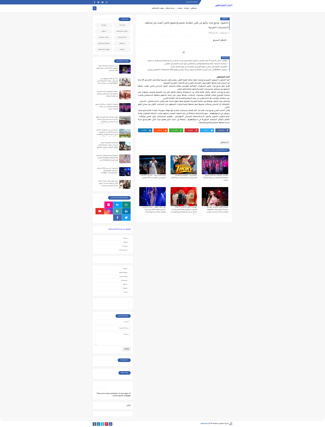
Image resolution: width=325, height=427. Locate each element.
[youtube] (102, 2)
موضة (180, 8)
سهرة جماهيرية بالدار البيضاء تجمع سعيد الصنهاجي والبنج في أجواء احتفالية (107, 94)
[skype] (99, 205)
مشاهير (194, 8)
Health (125, 288)
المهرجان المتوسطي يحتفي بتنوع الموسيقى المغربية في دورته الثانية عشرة (199, 67)
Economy (124, 280)
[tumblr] (94, 424)
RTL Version (123, 250)
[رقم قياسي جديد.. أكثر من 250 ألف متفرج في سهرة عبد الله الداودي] (152, 164)
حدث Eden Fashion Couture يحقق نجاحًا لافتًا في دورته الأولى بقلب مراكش (107, 68)
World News (123, 273)
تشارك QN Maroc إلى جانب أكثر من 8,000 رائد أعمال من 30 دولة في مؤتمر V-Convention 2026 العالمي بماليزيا (187, 70)
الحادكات (122, 25)
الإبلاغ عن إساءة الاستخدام (120, 229)
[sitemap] (110, 424)
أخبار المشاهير (223, 5)
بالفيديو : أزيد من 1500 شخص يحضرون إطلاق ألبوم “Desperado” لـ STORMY (107, 171)
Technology (123, 276)
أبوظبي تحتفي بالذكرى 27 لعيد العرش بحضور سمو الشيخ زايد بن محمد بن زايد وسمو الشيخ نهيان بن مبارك (187, 61)
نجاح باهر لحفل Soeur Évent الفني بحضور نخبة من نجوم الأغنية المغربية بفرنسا (108, 183)
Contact (124, 246)
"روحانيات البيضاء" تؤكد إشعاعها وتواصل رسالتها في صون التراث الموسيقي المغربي (195, 64)
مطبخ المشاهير (104, 43)
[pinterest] (106, 424)
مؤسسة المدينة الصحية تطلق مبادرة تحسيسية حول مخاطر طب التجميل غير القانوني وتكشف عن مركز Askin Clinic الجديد (107, 121)
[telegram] (102, 424)
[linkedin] (126, 211)
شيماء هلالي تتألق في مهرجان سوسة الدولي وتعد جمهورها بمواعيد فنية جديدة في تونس (217, 209)
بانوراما (186, 8)
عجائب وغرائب (104, 37)
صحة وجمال (169, 8)
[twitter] (98, 2)
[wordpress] (98, 424)
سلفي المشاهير (122, 31)
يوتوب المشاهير (158, 8)
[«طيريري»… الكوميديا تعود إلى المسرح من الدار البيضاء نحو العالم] (183, 164)
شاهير (104, 31)
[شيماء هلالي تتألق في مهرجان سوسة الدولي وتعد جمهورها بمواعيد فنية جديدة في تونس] (215, 196)
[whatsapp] (126, 205)
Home (125, 238)
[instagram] (106, 2)
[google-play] (117, 211)
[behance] (117, 205)
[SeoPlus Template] (230, 423)
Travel (125, 292)
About (125, 242)
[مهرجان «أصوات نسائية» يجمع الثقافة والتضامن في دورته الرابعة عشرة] (215, 164)
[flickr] (108, 205)
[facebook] (94, 2)
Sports (125, 284)
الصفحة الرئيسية (192, 2)
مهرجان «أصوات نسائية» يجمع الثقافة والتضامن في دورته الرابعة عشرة (215, 178)
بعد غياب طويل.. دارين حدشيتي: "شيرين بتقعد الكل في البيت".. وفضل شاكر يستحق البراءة (154, 209)
